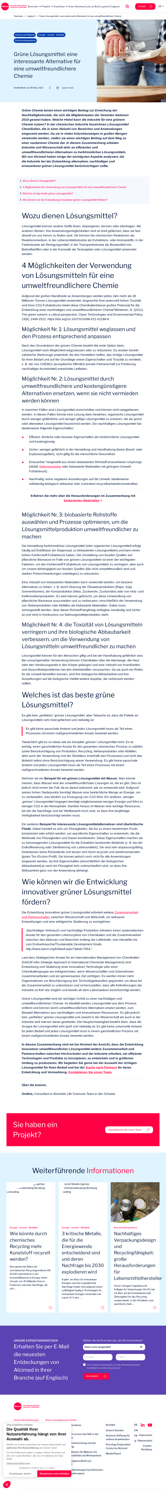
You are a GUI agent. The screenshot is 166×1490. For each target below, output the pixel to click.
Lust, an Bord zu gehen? (98, 6)
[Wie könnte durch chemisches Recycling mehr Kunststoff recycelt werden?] (31, 1307)
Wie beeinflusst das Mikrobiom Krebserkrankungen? (63, 1427)
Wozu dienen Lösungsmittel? (38, 180)
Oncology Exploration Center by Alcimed (118, 1446)
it (135, 1441)
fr (135, 1435)
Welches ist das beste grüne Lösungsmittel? (46, 193)
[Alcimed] (14, 6)
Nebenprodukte (50, 466)
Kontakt (142, 6)
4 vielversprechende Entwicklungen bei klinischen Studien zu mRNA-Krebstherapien (74, 1471)
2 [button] (55, 943)
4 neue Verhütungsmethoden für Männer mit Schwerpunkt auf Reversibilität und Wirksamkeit (73, 1454)
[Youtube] (150, 1425)
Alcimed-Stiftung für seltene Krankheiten (118, 1437)
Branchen (33, 6)
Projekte (45, 6)
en (136, 1430)
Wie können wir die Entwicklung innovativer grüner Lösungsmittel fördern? (64, 199)
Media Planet (113, 1453)
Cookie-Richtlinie (146, 1447)
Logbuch (115, 6)
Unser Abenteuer (77, 6)
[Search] (127, 6)
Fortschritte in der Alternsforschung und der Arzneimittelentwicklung (70, 1445)
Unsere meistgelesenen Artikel (61, 1420)
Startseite (18, 16)
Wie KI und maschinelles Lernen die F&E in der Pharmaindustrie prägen (72, 1436)
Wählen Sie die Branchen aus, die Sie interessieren (112, 1340)
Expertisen (59, 6)
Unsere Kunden (115, 1430)
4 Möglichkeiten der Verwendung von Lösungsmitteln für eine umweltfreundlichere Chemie (73, 187)
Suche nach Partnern (101, 1067)
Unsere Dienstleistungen (26, 1420)
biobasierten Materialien (82, 500)
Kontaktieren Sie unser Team (89, 1072)
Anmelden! (92, 1376)
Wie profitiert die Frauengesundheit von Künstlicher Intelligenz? (68, 1462)
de (136, 1424)
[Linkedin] (142, 1425)
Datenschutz (145, 1440)
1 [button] (114, 309)
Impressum (113, 1368)
